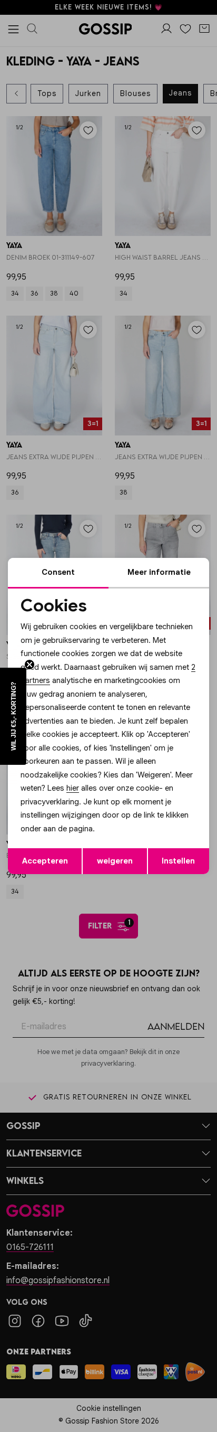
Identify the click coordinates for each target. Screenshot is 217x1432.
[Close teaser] (29, 664)
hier (72, 788)
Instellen (178, 861)
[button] (13, 716)
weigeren (115, 861)
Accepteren (45, 861)
